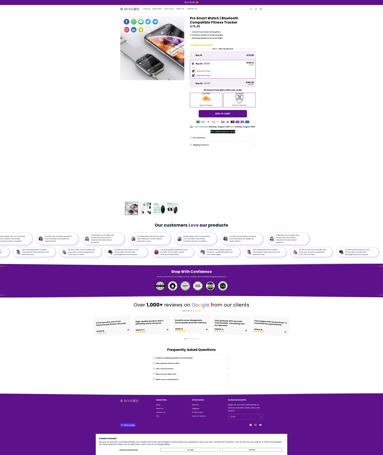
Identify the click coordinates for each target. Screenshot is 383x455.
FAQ (157, 416)
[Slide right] (182, 208)
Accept (190, 450)
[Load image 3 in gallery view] (159, 208)
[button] (251, 8)
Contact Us (160, 412)
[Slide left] (122, 208)
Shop (158, 405)
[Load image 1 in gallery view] (131, 208)
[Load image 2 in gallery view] (145, 208)
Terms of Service (199, 416)
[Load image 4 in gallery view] (172, 208)
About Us (159, 408)
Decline (252, 450)
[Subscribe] (260, 416)
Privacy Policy (164, 444)
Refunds (195, 405)
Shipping (195, 408)
